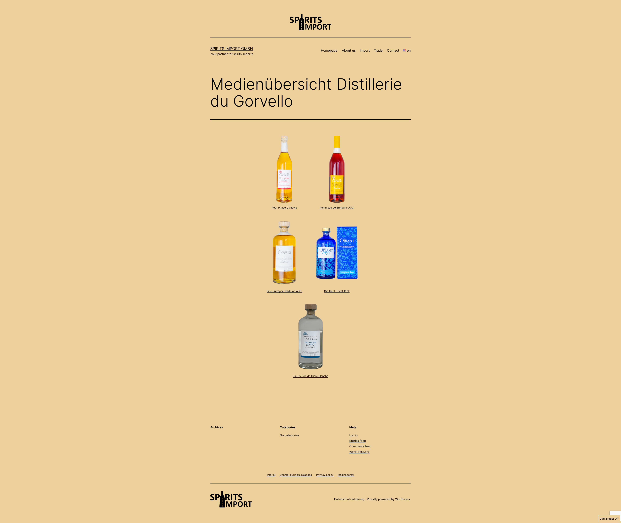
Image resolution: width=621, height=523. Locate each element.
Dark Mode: (607, 518)
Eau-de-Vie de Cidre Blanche (310, 376)
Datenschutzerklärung (349, 499)
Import (365, 50)
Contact (393, 50)
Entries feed (357, 440)
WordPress (402, 499)
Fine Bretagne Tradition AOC (284, 291)
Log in (353, 435)
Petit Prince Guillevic (284, 207)
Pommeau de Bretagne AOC (337, 207)
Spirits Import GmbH (231, 48)
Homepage (329, 50)
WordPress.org (359, 451)
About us (349, 50)
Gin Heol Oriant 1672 (337, 291)
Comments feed (360, 446)
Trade (378, 50)
